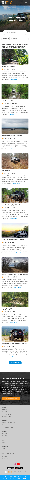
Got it (24, 478)
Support (4, 438)
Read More (13, 79)
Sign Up (4, 451)
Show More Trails (15, 362)
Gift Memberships (6, 425)
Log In (3, 448)
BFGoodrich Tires (6, 458)
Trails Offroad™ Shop (7, 427)
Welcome (4, 409)
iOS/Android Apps (6, 416)
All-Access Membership (8, 422)
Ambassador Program (8, 453)
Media (3, 442)
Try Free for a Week (11, 399)
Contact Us (5, 435)
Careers (4, 440)
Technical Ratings (6, 414)
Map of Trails (5, 412)
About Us (4, 433)
